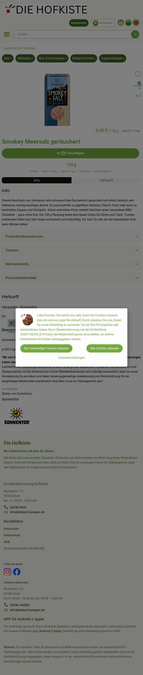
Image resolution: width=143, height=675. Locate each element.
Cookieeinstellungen (71, 357)
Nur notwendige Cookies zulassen (46, 348)
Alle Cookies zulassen (104, 348)
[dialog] (71, 337)
